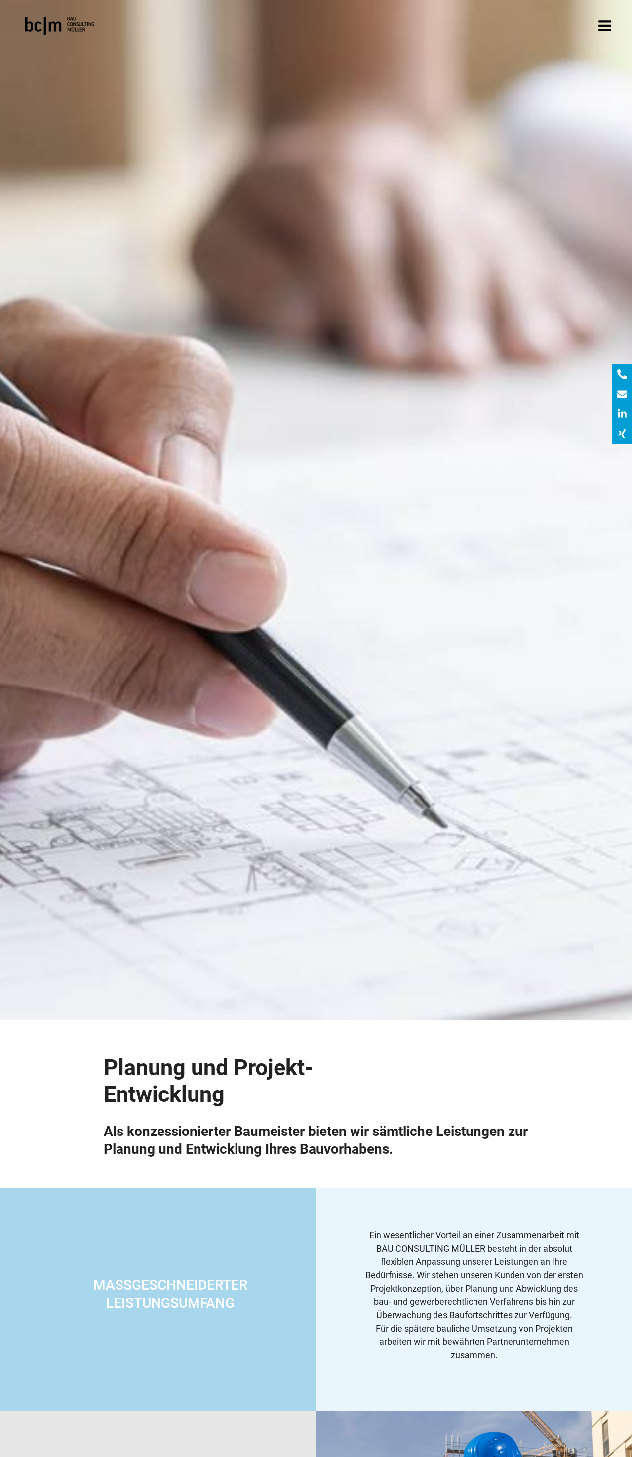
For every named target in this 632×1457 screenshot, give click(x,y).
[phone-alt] (622, 374)
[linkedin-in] (622, 414)
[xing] (622, 434)
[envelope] (622, 394)
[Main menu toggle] (605, 26)
